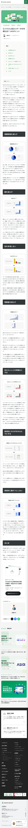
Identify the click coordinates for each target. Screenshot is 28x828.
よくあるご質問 (18, 773)
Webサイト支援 (18, 746)
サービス (16, 742)
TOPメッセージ (18, 756)
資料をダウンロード (12, 593)
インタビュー (4, 768)
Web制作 (16, 744)
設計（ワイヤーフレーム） (7, 752)
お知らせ (3, 777)
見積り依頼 (17, 778)
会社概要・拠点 (18, 758)
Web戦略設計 (5, 750)
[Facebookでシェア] (15, 619)
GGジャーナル (5, 780)
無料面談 (16, 780)
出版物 (16, 762)
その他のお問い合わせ (19, 783)
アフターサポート (6, 759)
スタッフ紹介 (17, 760)
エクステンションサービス (19, 748)
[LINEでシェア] (18, 619)
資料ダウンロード (18, 782)
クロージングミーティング (7, 757)
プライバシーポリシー (5, 821)
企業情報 (16, 753)
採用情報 (3, 785)
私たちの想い (4, 745)
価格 (3, 762)
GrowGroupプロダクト (19, 750)
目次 (6, 81)
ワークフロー (4, 748)
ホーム (2, 7)
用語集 (3, 783)
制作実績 (3, 765)
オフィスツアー (18, 766)
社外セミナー (4, 774)
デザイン (13, 25)
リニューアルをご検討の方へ (18, 770)
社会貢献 (16, 764)
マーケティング (6, 25)
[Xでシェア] (12, 619)
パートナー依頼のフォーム (18, 787)
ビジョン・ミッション (19, 755)
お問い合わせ (17, 776)
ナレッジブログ (8, 7)
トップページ (4, 742)
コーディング (5, 756)
